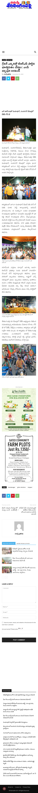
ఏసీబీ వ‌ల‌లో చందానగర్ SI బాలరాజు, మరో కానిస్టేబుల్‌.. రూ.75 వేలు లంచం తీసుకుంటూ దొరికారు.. (19, 774)
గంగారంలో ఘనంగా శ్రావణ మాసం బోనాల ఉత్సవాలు (17, 733)
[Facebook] (4, 78)
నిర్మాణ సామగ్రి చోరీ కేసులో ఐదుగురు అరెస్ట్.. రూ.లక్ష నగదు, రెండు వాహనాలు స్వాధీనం (24, 570)
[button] (3, 52)
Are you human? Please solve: (10, 629)
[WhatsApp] (17, 78)
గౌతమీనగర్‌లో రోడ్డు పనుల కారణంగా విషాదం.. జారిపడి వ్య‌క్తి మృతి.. (18, 762)
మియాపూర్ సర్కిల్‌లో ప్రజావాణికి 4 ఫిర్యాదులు (15, 722)
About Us (10, 787)
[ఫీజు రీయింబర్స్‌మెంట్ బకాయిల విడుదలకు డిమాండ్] (7, 560)
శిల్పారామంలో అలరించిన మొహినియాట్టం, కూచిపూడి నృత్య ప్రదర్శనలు (18, 727)
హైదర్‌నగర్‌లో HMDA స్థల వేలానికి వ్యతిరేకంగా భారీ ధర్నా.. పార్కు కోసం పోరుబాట (18, 756)
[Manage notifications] (4, 788)
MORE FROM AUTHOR (23, 543)
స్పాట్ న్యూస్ (9, 60)
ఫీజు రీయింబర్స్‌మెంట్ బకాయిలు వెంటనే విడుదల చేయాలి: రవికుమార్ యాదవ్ (18, 716)
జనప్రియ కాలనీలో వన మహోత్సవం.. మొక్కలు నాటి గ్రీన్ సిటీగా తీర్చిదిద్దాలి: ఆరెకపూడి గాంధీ (19, 738)
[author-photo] (19, 531)
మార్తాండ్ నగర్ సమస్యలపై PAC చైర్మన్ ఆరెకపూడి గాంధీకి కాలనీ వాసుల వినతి (18, 710)
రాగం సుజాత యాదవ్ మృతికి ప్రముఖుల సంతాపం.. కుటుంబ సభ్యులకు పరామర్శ (19, 750)
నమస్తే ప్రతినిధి (7, 74)
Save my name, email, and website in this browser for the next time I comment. (19, 623)
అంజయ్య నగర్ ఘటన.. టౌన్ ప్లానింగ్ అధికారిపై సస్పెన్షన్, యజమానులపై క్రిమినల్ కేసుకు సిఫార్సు (17, 768)
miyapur (30, 487)
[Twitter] (8, 78)
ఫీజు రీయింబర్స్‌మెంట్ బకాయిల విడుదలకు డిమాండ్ (23, 559)
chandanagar (11, 487)
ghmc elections (21, 487)
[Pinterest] (13, 78)
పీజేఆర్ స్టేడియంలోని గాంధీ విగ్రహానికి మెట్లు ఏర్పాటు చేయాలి (23, 550)
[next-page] (6, 577)
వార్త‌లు (4, 60)
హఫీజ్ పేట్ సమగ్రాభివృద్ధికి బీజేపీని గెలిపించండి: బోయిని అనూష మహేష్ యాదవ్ (27, 511)
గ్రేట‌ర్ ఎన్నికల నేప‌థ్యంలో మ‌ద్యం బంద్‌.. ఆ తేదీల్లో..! (10, 509)
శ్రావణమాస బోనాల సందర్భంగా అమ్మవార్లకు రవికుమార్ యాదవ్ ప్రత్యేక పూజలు (17, 744)
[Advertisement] (19, 29)
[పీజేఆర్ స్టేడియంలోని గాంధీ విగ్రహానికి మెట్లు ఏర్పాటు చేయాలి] (7, 551)
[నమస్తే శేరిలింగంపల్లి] (19, 4)
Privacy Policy (26, 787)
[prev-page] (3, 577)
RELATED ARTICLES (8, 543)
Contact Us (18, 787)
